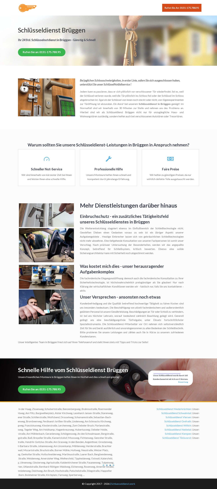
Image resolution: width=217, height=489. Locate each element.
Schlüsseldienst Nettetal (81, 429)
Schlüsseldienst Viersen (82, 417)
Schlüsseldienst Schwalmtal (80, 413)
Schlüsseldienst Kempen (82, 433)
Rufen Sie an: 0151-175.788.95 (182, 7)
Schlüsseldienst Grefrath (81, 421)
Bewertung (183, 382)
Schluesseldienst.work (123, 483)
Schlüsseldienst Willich (82, 425)
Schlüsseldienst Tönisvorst (80, 437)
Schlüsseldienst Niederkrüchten (77, 408)
